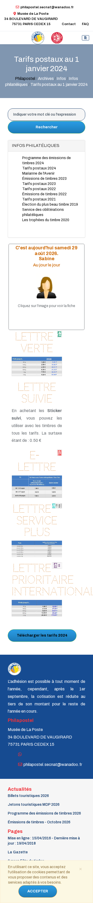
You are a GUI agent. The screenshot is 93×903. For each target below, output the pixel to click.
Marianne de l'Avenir (38, 173)
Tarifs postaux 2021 (39, 199)
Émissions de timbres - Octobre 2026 (39, 822)
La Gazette (18, 852)
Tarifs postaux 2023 (39, 184)
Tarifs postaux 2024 (39, 168)
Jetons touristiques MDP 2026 (33, 805)
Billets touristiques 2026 (28, 796)
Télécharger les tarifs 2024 (42, 635)
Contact (69, 24)
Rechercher (47, 127)
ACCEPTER (37, 891)
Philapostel (25, 78)
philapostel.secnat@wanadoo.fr (47, 7)
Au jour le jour (46, 264)
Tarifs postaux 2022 (39, 189)
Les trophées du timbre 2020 (45, 220)
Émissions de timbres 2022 (44, 194)
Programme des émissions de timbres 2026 (44, 813)
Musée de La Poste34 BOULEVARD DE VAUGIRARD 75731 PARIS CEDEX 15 (31, 19)
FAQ (85, 24)
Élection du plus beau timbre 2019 (50, 204)
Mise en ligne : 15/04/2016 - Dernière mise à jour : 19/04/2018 (44, 840)
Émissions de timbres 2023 (44, 179)
